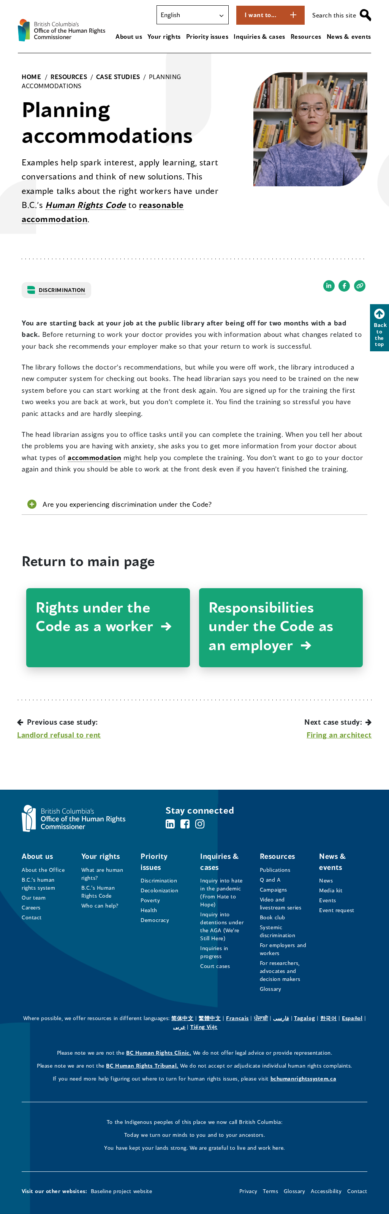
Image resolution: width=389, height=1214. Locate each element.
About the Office (43, 869)
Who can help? (100, 905)
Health (149, 910)
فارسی (281, 1018)
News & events (349, 36)
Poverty (150, 900)
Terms (270, 1191)
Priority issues (207, 36)
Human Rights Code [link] (85, 204)
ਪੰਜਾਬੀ (261, 1018)
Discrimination (159, 880)
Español (352, 1018)
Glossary (270, 988)
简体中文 (182, 1018)
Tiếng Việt (204, 1027)
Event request (336, 910)
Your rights (163, 36)
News (326, 880)
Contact (32, 917)
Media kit (330, 890)
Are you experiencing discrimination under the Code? (127, 504)
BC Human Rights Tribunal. (142, 1065)
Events (327, 900)
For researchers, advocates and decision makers (280, 971)
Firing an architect (339, 734)
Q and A (270, 879)
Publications (275, 869)
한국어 (328, 1018)
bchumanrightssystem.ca (303, 1078)
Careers (31, 907)
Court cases (215, 966)
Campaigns (273, 889)
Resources (306, 36)
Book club (272, 917)
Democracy (155, 920)
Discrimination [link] (62, 290)
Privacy (248, 1191)
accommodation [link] (94, 457)
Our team (34, 897)
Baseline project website (121, 1191)
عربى (179, 1027)
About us (128, 36)
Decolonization (159, 890)
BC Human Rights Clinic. (158, 1052)
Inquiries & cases (259, 36)
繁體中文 (210, 1018)
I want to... (260, 14)
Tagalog (304, 1018)
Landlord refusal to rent (59, 734)
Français (237, 1018)
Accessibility (326, 1191)
